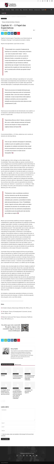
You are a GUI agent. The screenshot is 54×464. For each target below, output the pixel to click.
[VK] (12, 33)
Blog (21, 9)
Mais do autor (18, 364)
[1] (1, 308)
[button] (51, 9)
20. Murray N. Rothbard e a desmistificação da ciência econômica (17, 377)
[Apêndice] (6, 370)
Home (3, 9)
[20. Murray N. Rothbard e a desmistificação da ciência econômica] (18, 370)
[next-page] (4, 401)
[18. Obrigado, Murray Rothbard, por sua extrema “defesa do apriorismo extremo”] (6, 385)
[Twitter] (50, 1)
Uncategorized (7, 16)
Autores (17, 9)
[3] (1, 317)
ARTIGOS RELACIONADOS (7, 364)
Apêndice (3, 375)
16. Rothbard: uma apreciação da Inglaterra (28, 391)
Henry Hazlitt (5, 30)
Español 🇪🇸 (43, 9)
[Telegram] (47, 1)
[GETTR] (40, 1)
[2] (1, 311)
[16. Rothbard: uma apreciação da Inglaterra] (30, 385)
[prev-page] (2, 401)
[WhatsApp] (5, 33)
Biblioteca (31, 9)
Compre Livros (37, 9)
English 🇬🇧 (4, 13)
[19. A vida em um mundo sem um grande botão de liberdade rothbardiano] (30, 370)
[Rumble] (45, 1)
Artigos (12, 9)
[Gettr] (18, 33)
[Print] (15, 33)
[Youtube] (52, 1)
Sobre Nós (7, 9)
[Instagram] (43, 1)
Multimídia (25, 9)
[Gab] (38, 1)
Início (2, 16)
